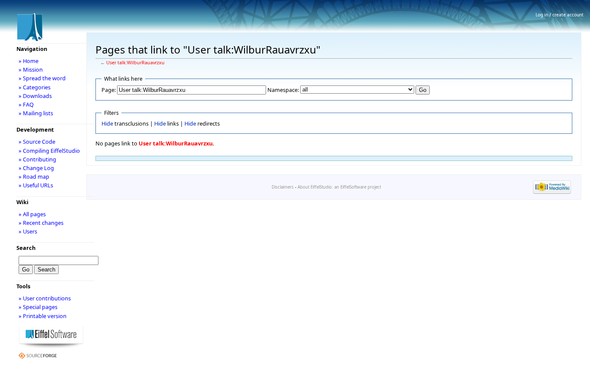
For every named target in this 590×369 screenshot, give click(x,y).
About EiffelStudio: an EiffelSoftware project (339, 187)
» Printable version (43, 316)
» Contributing (37, 159)
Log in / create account (560, 15)
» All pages (32, 214)
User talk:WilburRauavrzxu (135, 63)
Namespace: (283, 90)
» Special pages (38, 307)
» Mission (31, 69)
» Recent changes (41, 223)
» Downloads (35, 96)
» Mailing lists (36, 113)
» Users (28, 231)
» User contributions (45, 298)
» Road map (34, 176)
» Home (28, 61)
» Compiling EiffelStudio (49, 151)
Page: (109, 90)
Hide (107, 123)
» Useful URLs (36, 185)
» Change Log (36, 168)
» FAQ (26, 104)
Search (25, 248)
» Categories (35, 87)
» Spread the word (42, 78)
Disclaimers (283, 187)
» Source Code (37, 141)
